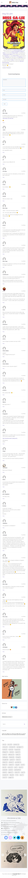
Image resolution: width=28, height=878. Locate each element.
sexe (23, 772)
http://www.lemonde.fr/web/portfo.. (10, 438)
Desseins (6, 55)
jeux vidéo (18, 762)
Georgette (5, 759)
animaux (5, 747)
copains (17, 752)
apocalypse (20, 747)
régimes (10, 772)
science (17, 772)
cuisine (5, 754)
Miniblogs (20, 57)
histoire (18, 759)
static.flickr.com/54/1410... (8, 118)
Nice (4, 767)
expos (12, 59)
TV (16, 774)
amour (10, 744)
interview (11, 762)
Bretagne (5, 752)
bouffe (5, 749)
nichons (10, 767)
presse (11, 769)
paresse (5, 769)
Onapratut (7, 57)
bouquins (17, 749)
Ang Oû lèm (7, 14)
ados (4, 744)
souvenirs (5, 774)
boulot (11, 749)
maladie (11, 764)
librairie (5, 764)
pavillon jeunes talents (8, 54)
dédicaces (11, 754)
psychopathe (17, 769)
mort (22, 764)
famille (18, 754)
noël (15, 767)
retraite (5, 772)
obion (21, 767)
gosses (12, 759)
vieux (21, 774)
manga (17, 764)
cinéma (4, 67)
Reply (3, 122)
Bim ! (5, 103)
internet (5, 762)
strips (12, 774)
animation (16, 744)
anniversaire (12, 747)
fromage (18, 757)
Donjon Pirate (15, 53)
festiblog (5, 757)
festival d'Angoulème (17, 50)
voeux (5, 777)
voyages (10, 777)
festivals (8, 67)
